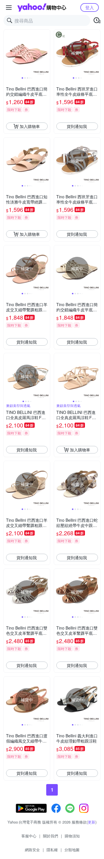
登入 (89, 7)
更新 (91, 822)
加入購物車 (30, 126)
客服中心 (28, 836)
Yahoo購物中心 (41, 7)
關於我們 (50, 836)
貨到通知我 (77, 126)
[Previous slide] (7, 53)
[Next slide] (46, 53)
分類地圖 (71, 849)
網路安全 (32, 849)
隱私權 (52, 849)
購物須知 (72, 836)
